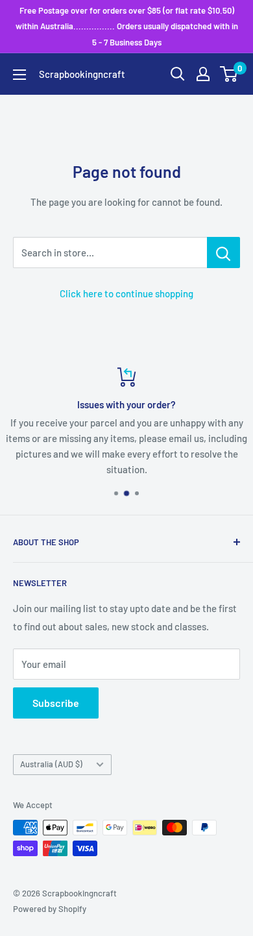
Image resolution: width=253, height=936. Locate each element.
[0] (229, 74)
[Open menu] (19, 74)
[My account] (203, 74)
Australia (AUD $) (51, 764)
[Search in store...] (223, 252)
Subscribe (55, 702)
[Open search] (178, 74)
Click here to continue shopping (126, 293)
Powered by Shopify (49, 909)
